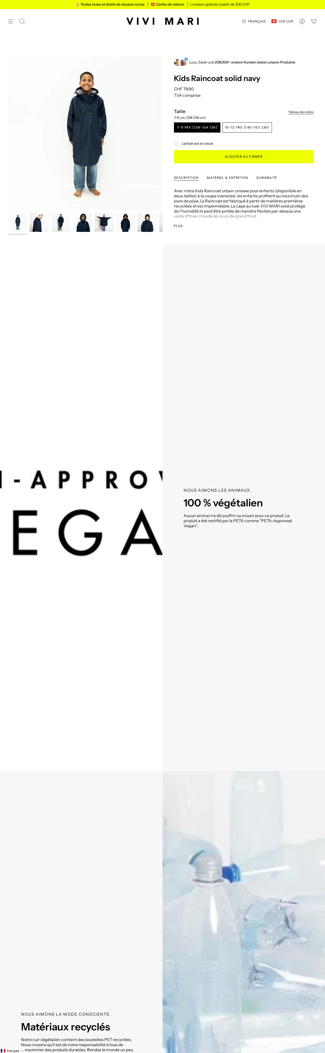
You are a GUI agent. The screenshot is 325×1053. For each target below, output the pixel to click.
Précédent (8, 133)
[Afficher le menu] (11, 21)
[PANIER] (314, 21)
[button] (12, 1050)
